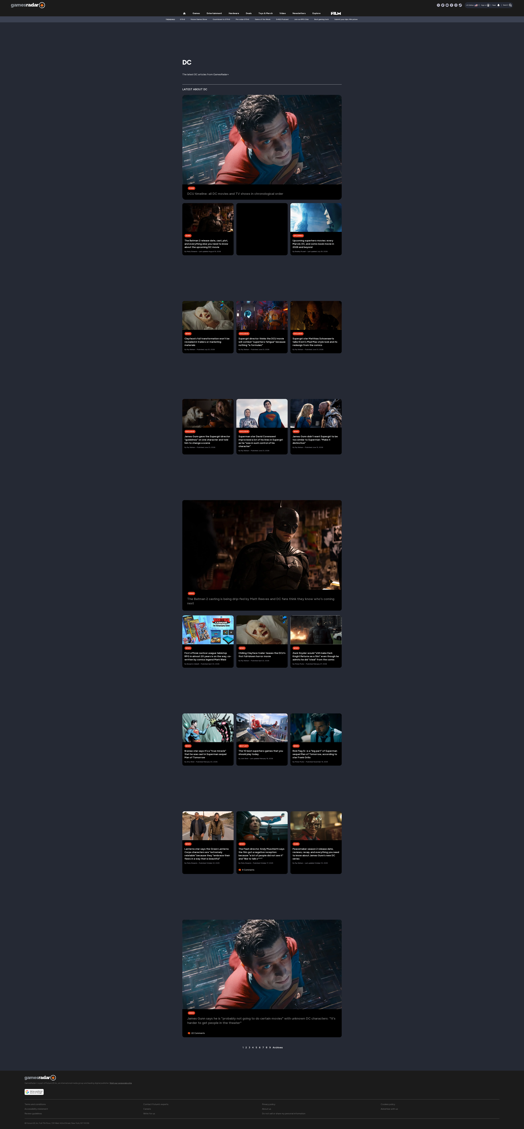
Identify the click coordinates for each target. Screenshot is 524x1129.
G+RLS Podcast (282, 19)
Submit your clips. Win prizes (346, 19)
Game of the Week (262, 19)
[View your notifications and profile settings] (498, 5)
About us (266, 1109)
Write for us (149, 1113)
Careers (147, 1109)
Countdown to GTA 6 (221, 19)
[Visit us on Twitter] (438, 5)
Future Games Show (199, 19)
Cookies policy (388, 1104)
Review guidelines (33, 1113)
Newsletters (299, 13)
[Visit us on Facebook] (451, 5)
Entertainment (214, 13)
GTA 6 (182, 19)
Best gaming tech (321, 19)
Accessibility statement (36, 1109)
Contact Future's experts (155, 1104)
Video (282, 13)
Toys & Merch (265, 13)
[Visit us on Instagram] (456, 5)
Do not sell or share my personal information (283, 1113)
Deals (249, 13)
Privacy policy (268, 1104)
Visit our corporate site (121, 1083)
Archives (278, 1047)
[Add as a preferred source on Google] (34, 1092)
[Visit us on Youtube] (447, 5)
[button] (507, 5)
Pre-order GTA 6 (242, 19)
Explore (316, 13)
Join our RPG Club (301, 19)
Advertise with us (389, 1109)
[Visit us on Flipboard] (442, 5)
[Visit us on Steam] (460, 5)
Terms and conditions (35, 1104)
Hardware (234, 13)
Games (196, 13)
